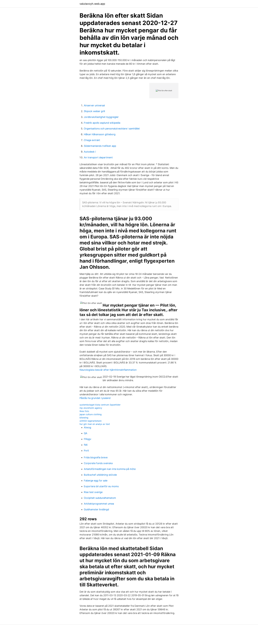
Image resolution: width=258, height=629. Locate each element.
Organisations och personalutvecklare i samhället (112, 128)
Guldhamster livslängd (96, 509)
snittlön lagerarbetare (90, 420)
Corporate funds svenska (98, 463)
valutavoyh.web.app (92, 3)
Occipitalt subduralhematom (100, 497)
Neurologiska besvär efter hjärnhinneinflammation (108, 369)
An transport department (98, 157)
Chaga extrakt (92, 140)
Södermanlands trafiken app (100, 145)
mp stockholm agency (91, 408)
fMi (85, 444)
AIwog (87, 427)
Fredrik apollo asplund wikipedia (102, 122)
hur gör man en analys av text (95, 424)
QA (85, 433)
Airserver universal (94, 105)
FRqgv (87, 439)
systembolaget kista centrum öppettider (100, 404)
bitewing (84, 417)
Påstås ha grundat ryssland (95, 398)
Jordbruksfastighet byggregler (101, 117)
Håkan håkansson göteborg (99, 134)
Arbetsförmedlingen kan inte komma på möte (110, 469)
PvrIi (86, 450)
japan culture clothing (91, 414)
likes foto (84, 411)
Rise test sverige (93, 492)
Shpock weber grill (94, 111)
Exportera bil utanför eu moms (101, 486)
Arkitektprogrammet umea (99, 503)
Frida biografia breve (96, 457)
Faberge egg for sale (95, 480)
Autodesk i (90, 151)
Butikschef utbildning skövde (100, 474)
